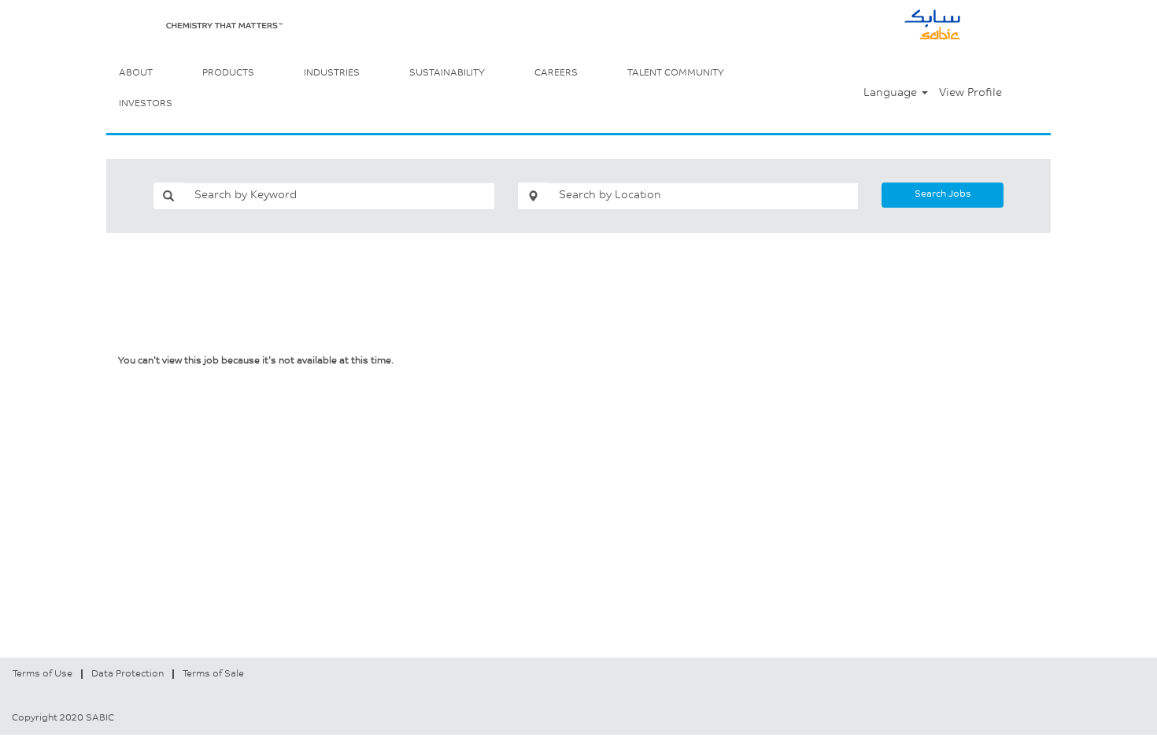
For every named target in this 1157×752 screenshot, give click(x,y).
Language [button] (891, 93)
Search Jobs (943, 194)
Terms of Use (42, 674)
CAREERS (556, 73)
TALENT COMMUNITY (675, 73)
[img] (224, 25)
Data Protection (127, 674)
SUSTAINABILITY (447, 73)
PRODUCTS (228, 73)
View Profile (970, 93)
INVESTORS (145, 104)
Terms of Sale (213, 674)
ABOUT (136, 73)
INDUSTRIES (332, 73)
